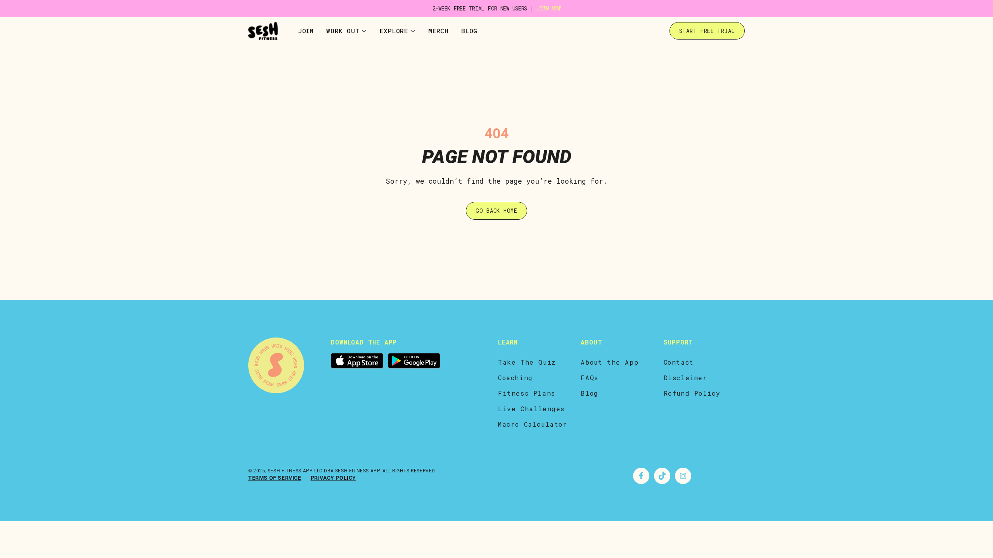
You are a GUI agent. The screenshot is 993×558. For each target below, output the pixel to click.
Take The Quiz (527, 362)
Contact (679, 362)
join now (548, 8)
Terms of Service (274, 478)
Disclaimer (686, 378)
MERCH (438, 31)
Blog (469, 31)
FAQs (589, 378)
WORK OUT (343, 31)
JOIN (306, 31)
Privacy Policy (333, 478)
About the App (609, 362)
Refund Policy (692, 393)
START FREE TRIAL (707, 30)
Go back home (496, 210)
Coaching (515, 378)
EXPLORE (394, 31)
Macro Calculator (532, 424)
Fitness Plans (526, 393)
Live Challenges (531, 409)
